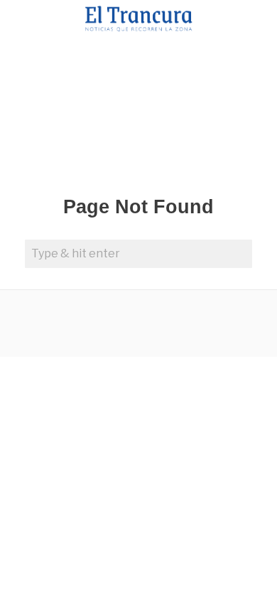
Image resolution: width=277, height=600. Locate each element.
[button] (238, 254)
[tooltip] (57, 323)
